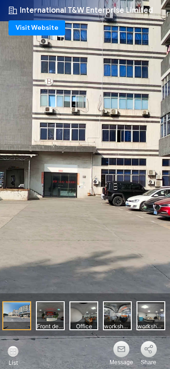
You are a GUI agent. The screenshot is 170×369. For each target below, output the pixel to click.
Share (148, 362)
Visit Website (37, 28)
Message (121, 362)
